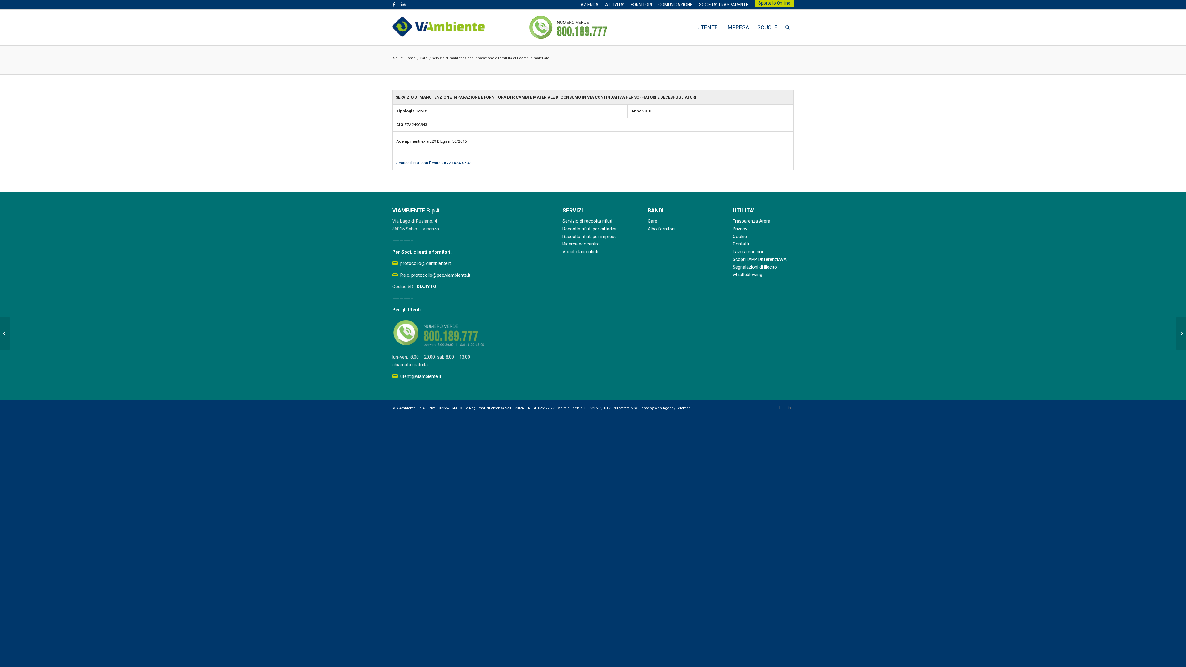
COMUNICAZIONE (675, 4)
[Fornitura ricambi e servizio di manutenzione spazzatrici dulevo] (5, 333)
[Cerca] (787, 27)
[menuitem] (590, 4)
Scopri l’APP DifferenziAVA (760, 259)
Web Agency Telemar (672, 408)
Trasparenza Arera (751, 221)
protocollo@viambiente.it (425, 263)
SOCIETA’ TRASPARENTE (723, 4)
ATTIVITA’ (614, 4)
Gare (652, 221)
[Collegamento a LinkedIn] (403, 4)
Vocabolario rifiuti (580, 251)
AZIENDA (590, 4)
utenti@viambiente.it (420, 376)
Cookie (740, 236)
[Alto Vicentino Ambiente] (438, 27)
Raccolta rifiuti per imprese (589, 236)
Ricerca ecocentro (581, 244)
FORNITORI (641, 4)
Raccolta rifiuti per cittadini (589, 229)
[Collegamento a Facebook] (393, 4)
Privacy (740, 229)
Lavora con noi (748, 251)
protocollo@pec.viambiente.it (440, 275)
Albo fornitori (661, 229)
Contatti (741, 244)
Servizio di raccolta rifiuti (587, 221)
